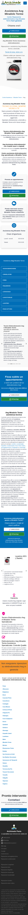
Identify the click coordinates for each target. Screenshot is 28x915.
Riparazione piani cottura (7, 883)
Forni (16, 445)
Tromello (5, 775)
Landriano (5, 736)
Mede (4, 739)
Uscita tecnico (5, 853)
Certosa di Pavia (7, 709)
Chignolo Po (6, 712)
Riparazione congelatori (7, 864)
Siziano (5, 763)
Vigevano (5, 780)
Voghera (5, 783)
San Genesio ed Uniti (8, 754)
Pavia (4, 686)
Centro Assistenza (7, 97)
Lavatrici (13, 444)
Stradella (5, 766)
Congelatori (15, 447)
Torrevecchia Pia (7, 769)
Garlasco (5, 727)
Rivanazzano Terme (8, 748)
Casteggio (5, 703)
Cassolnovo (6, 701)
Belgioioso (6, 692)
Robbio (5, 751)
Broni (4, 695)
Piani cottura (22, 445)
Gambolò (5, 724)
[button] (1, 343)
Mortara (5, 745)
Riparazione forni (5, 867)
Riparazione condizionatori (8, 859)
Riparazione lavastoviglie (8, 875)
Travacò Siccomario (8, 772)
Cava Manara (6, 706)
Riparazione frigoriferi (7, 869)
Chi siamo (3, 848)
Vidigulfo (5, 778)
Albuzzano (6, 689)
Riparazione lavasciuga (7, 872)
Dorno (4, 721)
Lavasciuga (22, 447)
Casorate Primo (7, 698)
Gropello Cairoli (7, 733)
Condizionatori (11, 445)
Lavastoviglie (20, 444)
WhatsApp (15, 36)
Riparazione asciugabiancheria (9, 856)
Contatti (3, 851)
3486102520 (15, 31)
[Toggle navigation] (25, 3)
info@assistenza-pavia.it (9, 843)
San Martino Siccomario (9, 757)
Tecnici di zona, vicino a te (13, 52)
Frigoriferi (3, 445)
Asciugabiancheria (6, 447)
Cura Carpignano (7, 718)
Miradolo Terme (17, 97)
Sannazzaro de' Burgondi (10, 760)
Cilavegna (5, 715)
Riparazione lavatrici (6, 880)
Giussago (5, 730)
